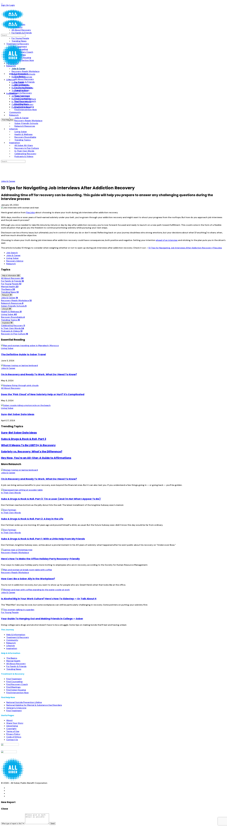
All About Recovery (12, 278)
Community (12, 640)
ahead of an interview (167, 240)
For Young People (11, 283)
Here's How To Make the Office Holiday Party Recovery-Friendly (40, 558)
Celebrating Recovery (13, 325)
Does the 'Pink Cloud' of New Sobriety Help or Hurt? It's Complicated (42, 394)
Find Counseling (14, 681)
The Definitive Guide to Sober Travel (23, 354)
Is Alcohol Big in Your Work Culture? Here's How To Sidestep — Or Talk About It (48, 598)
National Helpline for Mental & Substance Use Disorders (34, 705)
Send (53, 824)
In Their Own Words (12, 328)
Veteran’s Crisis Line (16, 707)
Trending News (10, 292)
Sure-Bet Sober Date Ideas (17, 414)
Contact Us (12, 739)
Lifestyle (10, 645)
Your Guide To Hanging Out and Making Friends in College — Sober (42, 618)
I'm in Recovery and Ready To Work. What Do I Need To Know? (39, 374)
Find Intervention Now (17, 692)
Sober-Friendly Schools (14, 306)
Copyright (11, 728)
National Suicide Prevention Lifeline (24, 702)
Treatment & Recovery (17, 637)
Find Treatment (14, 678)
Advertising (12, 725)
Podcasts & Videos (11, 331)
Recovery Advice (14, 261)
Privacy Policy (13, 734)
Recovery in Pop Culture (14, 333)
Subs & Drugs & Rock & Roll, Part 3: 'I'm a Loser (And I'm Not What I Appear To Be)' (51, 498)
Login (12, 5)
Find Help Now (7, 120)
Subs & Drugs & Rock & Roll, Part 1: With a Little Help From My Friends (43, 538)
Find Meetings (13, 687)
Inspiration (11, 648)
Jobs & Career (8, 181)
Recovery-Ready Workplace (16, 300)
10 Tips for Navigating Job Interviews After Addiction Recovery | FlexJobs (185, 247)
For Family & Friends (12, 281)
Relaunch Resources (12, 303)
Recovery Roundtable (13, 317)
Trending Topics (10, 320)
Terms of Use (12, 731)
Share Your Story (14, 723)
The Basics (8, 289)
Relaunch (11, 263)
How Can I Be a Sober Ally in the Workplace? (28, 578)
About (9, 720)
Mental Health (9, 286)
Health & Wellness (11, 311)
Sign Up (5, 5)
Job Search (12, 252)
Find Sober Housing (16, 689)
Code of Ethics (13, 736)
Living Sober (12, 258)
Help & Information (15, 634)
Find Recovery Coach (17, 684)
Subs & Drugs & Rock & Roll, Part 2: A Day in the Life (32, 518)
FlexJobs (30, 212)
